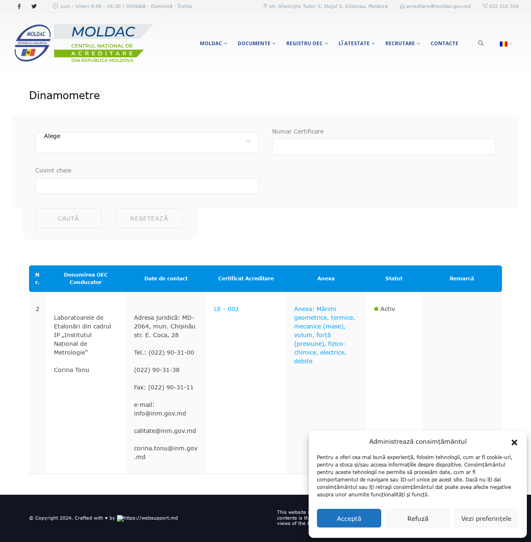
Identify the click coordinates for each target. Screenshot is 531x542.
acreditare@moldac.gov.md (438, 6)
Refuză (418, 518)
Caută (68, 218)
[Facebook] (19, 6)
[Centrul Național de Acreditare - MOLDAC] (82, 43)
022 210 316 (503, 6)
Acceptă (349, 518)
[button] (514, 441)
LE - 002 (226, 308)
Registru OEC (304, 43)
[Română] (505, 43)
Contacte (444, 43)
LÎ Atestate (354, 43)
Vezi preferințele (486, 518)
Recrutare (400, 43)
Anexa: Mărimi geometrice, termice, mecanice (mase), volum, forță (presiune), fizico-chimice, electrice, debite (324, 335)
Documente (254, 43)
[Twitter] (34, 6)
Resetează (149, 218)
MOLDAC (211, 43)
